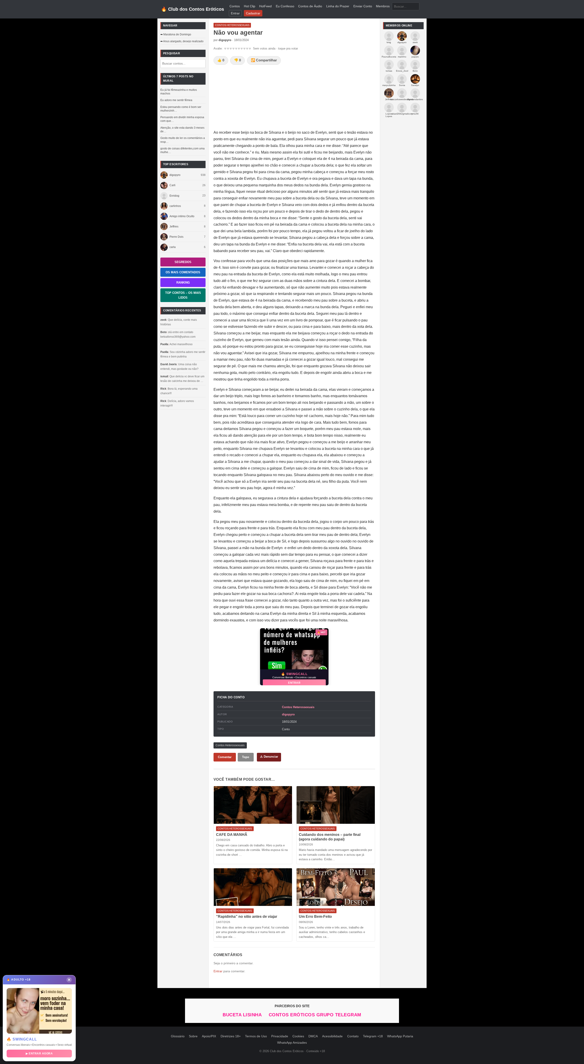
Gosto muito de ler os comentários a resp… (182, 139)
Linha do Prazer (337, 6)
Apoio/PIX (209, 1036)
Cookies (298, 1036)
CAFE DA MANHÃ (231, 835)
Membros (383, 6)
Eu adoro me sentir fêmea (176, 100)
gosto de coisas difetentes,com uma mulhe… (182, 150)
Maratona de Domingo (177, 34)
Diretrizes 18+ (231, 1036)
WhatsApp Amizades (292, 1042)
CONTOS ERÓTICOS (292, 1014)
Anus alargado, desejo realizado (183, 41)
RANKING (183, 282)
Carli (172, 185)
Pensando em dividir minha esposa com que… (182, 119)
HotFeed (265, 6)
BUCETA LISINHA (243, 1014)
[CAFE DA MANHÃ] (253, 805)
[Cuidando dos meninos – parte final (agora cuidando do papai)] (336, 805)
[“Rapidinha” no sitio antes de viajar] (253, 887)
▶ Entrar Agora (39, 1053)
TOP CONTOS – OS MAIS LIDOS (183, 295)
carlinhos (175, 206)
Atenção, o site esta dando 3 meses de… (182, 129)
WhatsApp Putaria (400, 1036)
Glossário (178, 1036)
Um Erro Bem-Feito (315, 916)
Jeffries (173, 226)
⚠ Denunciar (269, 756)
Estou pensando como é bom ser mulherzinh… (180, 108)
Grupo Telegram (338, 1014)
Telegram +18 (373, 1036)
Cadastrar (253, 13)
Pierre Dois (176, 236)
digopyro (174, 175)
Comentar (225, 757)
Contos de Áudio (310, 6)
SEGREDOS (183, 262)
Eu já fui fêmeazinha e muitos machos (178, 91)
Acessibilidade (332, 1036)
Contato (353, 1036)
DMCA (313, 1036)
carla (172, 247)
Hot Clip (249, 6)
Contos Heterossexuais (298, 707)
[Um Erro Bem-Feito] (336, 887)
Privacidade (279, 1036)
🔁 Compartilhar (264, 60)
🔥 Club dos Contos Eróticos (192, 9)
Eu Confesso (285, 6)
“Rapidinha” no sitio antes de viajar (246, 916)
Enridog (174, 195)
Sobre (193, 1036)
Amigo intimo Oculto (181, 216)
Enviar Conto (362, 6)
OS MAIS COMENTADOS (183, 272)
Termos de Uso (256, 1036)
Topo (245, 757)
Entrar (235, 13)
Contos (234, 6)
